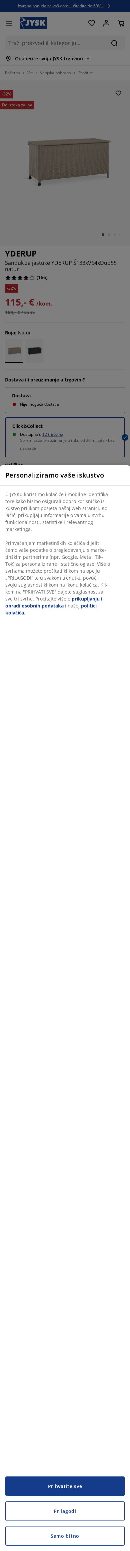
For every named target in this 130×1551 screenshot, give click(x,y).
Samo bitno (65, 1536)
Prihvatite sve (65, 1486)
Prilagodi (65, 1511)
